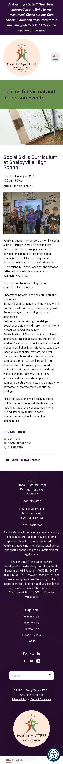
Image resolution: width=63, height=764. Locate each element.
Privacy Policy (19, 699)
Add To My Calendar (18, 186)
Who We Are (31, 617)
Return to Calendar (23, 460)
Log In (31, 641)
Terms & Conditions (40, 699)
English (17, 760)
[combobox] (27, 675)
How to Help (31, 629)
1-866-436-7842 (37, 485)
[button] (57, 17)
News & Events (31, 635)
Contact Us (31, 494)
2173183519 (15, 447)
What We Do (31, 623)
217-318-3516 (34, 489)
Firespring (37, 694)
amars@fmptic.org (19, 443)
